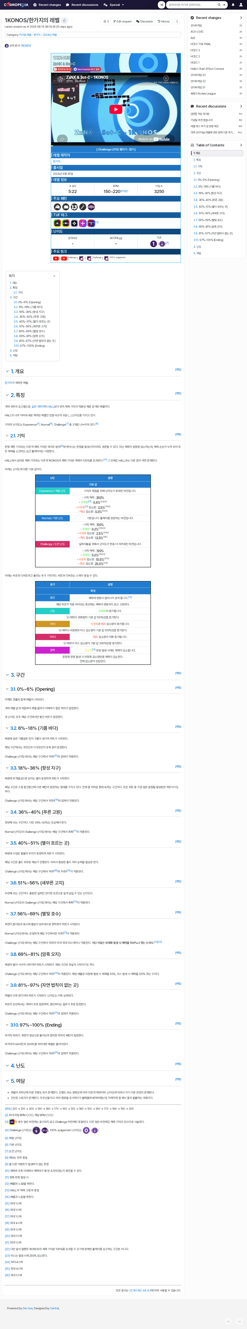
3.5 (16, 321)
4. (13, 1066)
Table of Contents (209, 145)
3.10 (16, 345)
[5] (38, 423)
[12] (86, 506)
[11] (89, 501)
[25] (56, 1012)
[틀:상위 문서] (7, 45)
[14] (94, 649)
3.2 (16, 307)
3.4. (13, 812)
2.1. (13, 436)
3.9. (13, 985)
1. (12, 371)
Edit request (124, 21)
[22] (156, 942)
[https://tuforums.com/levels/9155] (106, 258)
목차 (12, 276)
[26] (56, 1052)
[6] (51, 423)
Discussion (146, 21)
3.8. (13, 954)
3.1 (15, 302)
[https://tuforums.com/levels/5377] (81, 258)
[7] (67, 423)
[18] (56, 870)
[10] (105, 459)
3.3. (13, 768)
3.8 (16, 336)
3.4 (16, 316)
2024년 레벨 (50, 34)
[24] (56, 973)
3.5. (13, 843)
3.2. (13, 728)
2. (13, 395)
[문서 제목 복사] (64, 20)
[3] (97, 222)
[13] (130, 597)
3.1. (13, 689)
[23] (160, 942)
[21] (65, 932)
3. (13, 675)
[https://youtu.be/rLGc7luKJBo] (64, 258)
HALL (50, 406)
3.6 (16, 326)
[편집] (178, 369)
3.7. (13, 914)
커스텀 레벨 (25, 34)
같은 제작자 (38, 406)
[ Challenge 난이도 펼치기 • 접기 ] (116, 149)
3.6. (13, 883)
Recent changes (208, 18)
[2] (126, 191)
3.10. (14, 1025)
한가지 (37, 34)
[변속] (122, 191)
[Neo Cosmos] (87, 69)
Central (54, 1308)
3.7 (15, 331)
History (165, 21)
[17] (75, 831)
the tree (28, 1308)
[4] (167, 242)
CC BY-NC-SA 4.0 (140, 1290)
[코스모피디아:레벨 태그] (74, 206)
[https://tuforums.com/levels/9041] (89, 258)
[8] (96, 423)
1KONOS (26, 45)
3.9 (16, 341)
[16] (56, 799)
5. (13, 1081)
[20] (75, 901)
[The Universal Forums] (74, 223)
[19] (68, 870)
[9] (61, 446)
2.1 (15, 292)
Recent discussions (210, 106)
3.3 (16, 312)
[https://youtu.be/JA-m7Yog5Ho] (56, 258)
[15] (56, 755)
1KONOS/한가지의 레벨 (32, 20)
